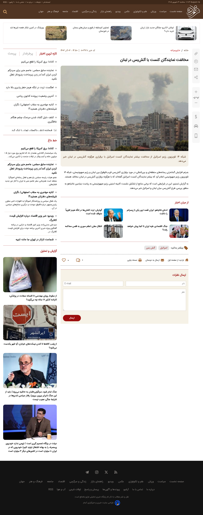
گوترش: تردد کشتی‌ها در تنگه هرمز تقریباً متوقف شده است (83, 212)
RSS (5, 2)
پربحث (12, 53)
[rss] (116, 472)
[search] (5, 12)
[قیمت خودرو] (196, 127)
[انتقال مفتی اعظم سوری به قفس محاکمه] (113, 231)
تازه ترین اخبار (48, 53)
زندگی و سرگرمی (89, 11)
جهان (41, 11)
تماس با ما (20, 2)
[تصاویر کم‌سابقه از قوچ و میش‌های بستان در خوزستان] (121, 33)
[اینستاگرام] (97, 472)
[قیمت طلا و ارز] (196, 117)
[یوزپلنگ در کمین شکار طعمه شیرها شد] (56, 33)
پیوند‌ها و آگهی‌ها (111, 490)
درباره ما (30, 2)
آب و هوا (61, 490)
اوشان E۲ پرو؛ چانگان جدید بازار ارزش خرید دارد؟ (157, 29)
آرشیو (11, 2)
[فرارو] (193, 11)
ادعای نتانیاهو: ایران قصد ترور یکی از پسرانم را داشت (147, 212)
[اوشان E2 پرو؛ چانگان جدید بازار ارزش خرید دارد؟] (185, 33)
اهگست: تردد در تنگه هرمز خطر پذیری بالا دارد (30, 87)
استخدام (46, 2)
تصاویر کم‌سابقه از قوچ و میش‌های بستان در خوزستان (91, 29)
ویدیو (118, 11)
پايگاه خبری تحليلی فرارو (95, 497)
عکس (127, 11)
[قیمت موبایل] (196, 136)
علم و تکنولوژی (140, 11)
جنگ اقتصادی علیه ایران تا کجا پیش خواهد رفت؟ (147, 228)
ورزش (153, 11)
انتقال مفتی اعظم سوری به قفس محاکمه (83, 226)
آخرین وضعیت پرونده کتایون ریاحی (35, 96)
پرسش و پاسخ (91, 490)
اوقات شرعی (75, 490)
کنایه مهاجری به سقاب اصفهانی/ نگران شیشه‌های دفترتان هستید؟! (35, 107)
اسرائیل (163, 248)
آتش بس (150, 248)
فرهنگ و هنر (53, 11)
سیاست (163, 11)
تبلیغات (38, 2)
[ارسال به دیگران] (196, 69)
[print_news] (196, 61)
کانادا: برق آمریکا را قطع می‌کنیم (37, 62)
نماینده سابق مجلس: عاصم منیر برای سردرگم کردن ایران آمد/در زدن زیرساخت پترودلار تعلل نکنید (32, 74)
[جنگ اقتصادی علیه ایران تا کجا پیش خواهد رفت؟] (178, 231)
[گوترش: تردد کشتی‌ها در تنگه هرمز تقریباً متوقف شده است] (113, 215)
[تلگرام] (87, 472)
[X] (106, 472)
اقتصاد (75, 11)
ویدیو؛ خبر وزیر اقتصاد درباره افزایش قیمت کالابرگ (33, 218)
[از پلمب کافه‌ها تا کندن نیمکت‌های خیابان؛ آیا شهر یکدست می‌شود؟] (30, 322)
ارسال (72, 318)
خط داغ (52, 141)
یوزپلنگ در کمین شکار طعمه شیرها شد (27, 27)
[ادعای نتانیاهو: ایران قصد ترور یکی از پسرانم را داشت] (178, 215)
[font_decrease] (196, 103)
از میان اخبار (181, 203)
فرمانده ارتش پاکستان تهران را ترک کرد (32, 130)
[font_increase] (196, 92)
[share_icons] (196, 77)
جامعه (65, 11)
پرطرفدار (28, 53)
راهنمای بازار (106, 11)
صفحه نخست (176, 11)
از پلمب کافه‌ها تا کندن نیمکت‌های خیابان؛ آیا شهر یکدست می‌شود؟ (30, 346)
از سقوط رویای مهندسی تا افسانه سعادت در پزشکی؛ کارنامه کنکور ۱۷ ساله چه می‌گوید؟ (33, 298)
